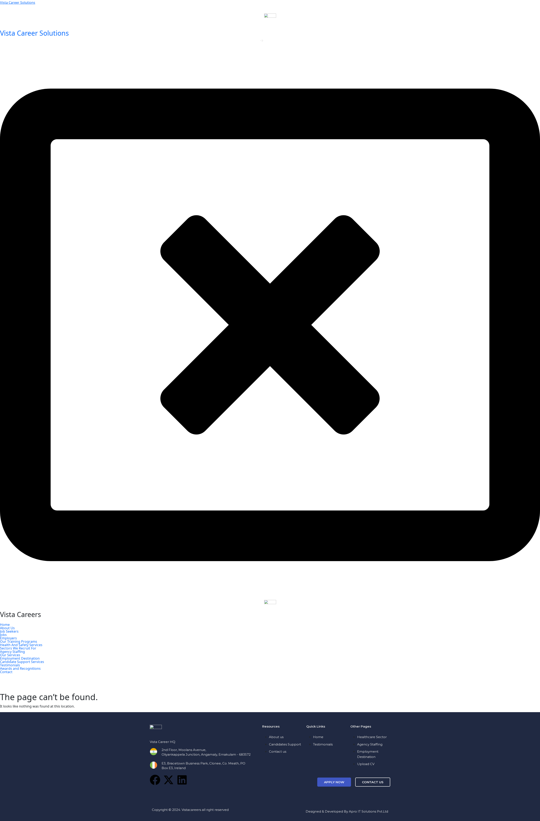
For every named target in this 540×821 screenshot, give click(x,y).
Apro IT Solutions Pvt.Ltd (368, 811)
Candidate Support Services (22, 661)
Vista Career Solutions (17, 2)
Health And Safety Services (21, 645)
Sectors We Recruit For (18, 648)
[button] (270, 628)
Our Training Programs (18, 641)
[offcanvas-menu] (1, 52)
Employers (8, 638)
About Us (7, 628)
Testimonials (10, 665)
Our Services (10, 655)
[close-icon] (270, 324)
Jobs (3, 634)
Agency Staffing (12, 651)
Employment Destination (20, 658)
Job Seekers (9, 631)
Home (5, 624)
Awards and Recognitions (20, 668)
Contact (6, 672)
